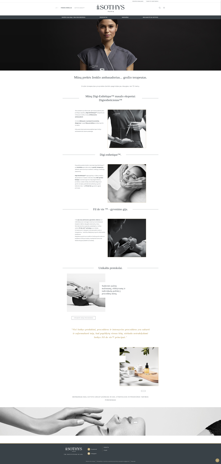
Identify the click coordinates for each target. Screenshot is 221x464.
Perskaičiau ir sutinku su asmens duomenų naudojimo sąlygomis (113, 461)
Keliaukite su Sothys (150, 17)
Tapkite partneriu (152, 1)
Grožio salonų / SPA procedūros (73, 17)
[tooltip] (159, 8)
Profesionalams (137, 1)
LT (56, 7)
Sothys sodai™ (80, 7)
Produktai (103, 17)
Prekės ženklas (66, 7)
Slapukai (133, 461)
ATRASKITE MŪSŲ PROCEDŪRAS (83, 318)
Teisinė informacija (90, 461)
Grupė (105, 450)
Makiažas (125, 17)
